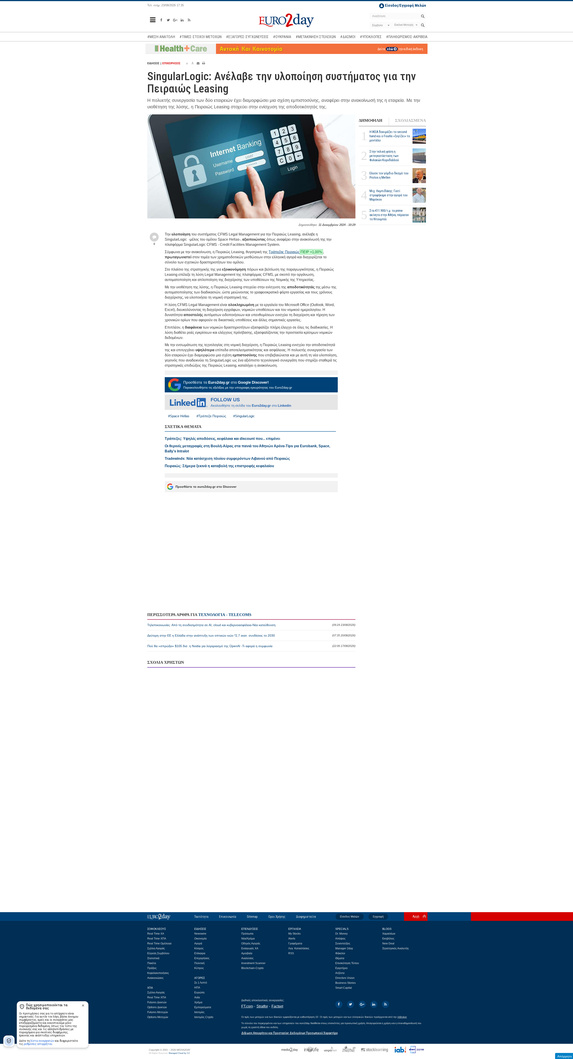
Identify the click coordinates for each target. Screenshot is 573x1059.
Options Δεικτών (157, 1007)
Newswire (200, 933)
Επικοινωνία (227, 917)
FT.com (247, 1006)
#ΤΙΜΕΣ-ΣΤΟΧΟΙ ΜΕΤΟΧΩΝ (201, 36)
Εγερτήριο (341, 968)
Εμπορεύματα (202, 1007)
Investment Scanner (253, 963)
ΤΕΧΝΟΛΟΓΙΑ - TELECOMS (224, 614)
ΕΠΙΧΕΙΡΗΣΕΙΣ (171, 63)
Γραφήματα (295, 943)
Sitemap (252, 917)
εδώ (390, 49)
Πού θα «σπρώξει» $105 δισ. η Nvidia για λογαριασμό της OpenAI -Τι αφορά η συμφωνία (251, 646)
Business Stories (345, 982)
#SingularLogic (244, 416)
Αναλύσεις (247, 958)
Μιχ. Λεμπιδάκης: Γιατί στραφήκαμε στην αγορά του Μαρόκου (389, 195)
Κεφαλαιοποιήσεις (158, 973)
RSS (291, 953)
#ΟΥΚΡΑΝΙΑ (282, 36)
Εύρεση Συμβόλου (158, 953)
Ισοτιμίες (199, 1012)
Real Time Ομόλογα (159, 943)
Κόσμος (199, 948)
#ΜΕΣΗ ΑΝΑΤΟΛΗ (161, 36)
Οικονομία (200, 938)
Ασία (197, 997)
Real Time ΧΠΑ (156, 938)
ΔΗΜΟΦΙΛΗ (370, 120)
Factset (277, 1006)
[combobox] (380, 25)
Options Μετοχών (157, 1017)
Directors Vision (345, 978)
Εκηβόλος (388, 938)
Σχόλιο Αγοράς (156, 948)
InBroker (402, 1017)
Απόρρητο (564, 1056)
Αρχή (416, 916)
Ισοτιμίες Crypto (203, 1017)
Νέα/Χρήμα (248, 938)
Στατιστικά (153, 958)
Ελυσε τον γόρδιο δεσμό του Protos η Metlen (389, 175)
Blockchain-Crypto (252, 968)
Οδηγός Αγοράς (250, 943)
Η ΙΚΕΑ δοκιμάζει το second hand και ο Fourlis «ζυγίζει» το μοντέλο (390, 136)
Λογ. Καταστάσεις (298, 948)
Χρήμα (198, 1002)
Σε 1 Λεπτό (200, 982)
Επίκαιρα (199, 953)
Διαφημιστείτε (306, 917)
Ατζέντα (339, 973)
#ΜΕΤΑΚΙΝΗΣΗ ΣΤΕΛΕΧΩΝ (316, 36)
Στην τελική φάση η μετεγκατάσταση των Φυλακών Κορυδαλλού (384, 156)
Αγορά (198, 943)
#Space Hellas (178, 416)
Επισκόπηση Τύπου (347, 963)
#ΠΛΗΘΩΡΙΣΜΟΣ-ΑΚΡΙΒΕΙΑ (407, 36)
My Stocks (294, 933)
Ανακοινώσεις (155, 978)
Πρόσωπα (247, 933)
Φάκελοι (340, 953)
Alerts (291, 938)
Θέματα (339, 958)
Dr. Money (341, 933)
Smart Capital (343, 987)
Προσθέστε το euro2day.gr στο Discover (205, 486)
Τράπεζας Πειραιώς (284, 252)
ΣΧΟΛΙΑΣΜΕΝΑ (410, 120)
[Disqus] (251, 729)
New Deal (388, 943)
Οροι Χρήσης (276, 917)
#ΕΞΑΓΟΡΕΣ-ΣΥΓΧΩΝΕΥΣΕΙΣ (247, 36)
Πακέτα (151, 963)
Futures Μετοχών (157, 1012)
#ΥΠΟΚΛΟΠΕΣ (371, 36)
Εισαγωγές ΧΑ (249, 948)
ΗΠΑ (197, 987)
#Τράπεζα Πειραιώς (211, 416)
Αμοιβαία (246, 953)
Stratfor (262, 1006)
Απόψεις (340, 938)
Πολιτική (199, 963)
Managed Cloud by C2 (179, 1053)
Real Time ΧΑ (155, 933)
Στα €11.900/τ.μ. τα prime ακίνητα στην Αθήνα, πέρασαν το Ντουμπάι (389, 215)
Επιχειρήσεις (202, 958)
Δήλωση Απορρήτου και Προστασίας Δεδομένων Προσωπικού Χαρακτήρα (289, 1033)
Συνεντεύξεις (342, 943)
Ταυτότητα (201, 917)
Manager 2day (344, 948)
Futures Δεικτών (157, 1002)
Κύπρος (199, 968)
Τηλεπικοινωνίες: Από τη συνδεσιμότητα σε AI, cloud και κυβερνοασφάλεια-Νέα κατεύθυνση (251, 625)
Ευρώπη (199, 992)
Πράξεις (152, 968)
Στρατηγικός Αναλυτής (395, 948)
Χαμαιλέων (388, 933)
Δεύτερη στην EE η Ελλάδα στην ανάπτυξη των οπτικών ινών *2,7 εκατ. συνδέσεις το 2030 (251, 635)
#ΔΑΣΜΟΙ (347, 36)
